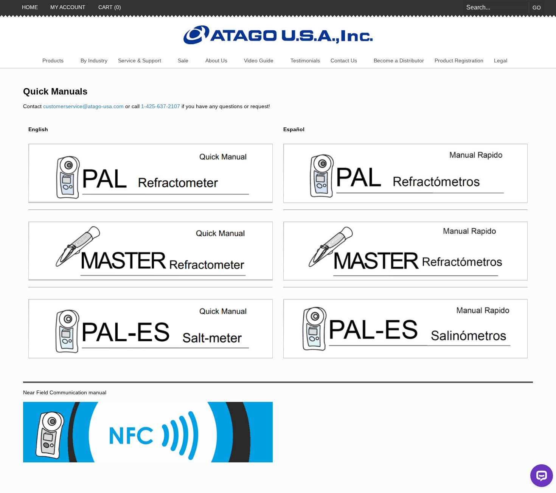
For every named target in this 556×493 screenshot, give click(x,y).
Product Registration (459, 60)
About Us (216, 60)
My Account (67, 7)
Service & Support (139, 60)
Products (53, 60)
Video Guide (258, 60)
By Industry (94, 60)
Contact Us (344, 60)
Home (29, 7)
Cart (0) (109, 7)
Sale (183, 60)
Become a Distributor (399, 60)
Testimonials (305, 60)
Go (537, 8)
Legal (500, 60)
